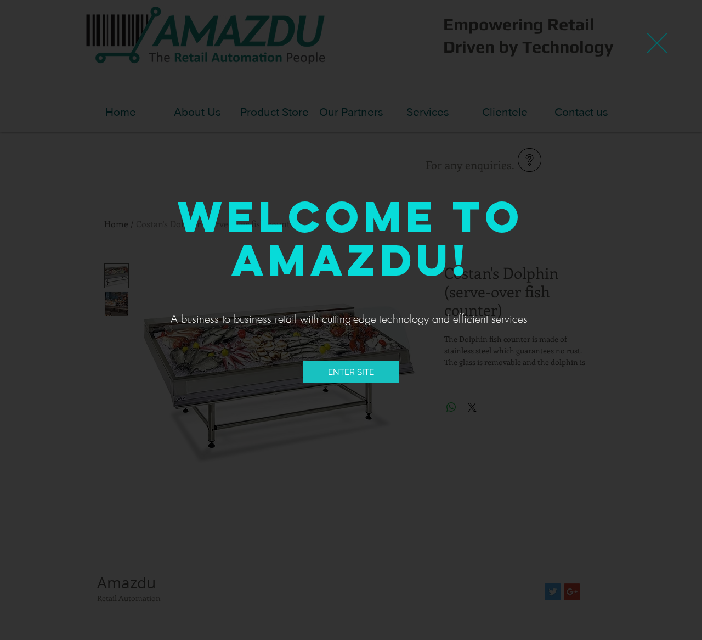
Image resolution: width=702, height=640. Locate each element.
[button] (657, 43)
